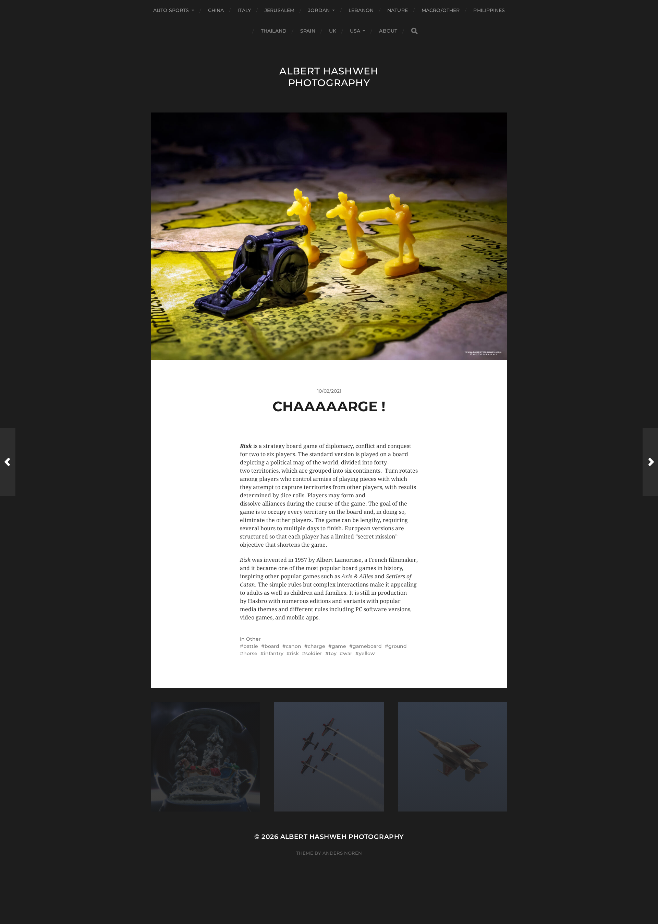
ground (397, 646)
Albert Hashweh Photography (329, 76)
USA (355, 31)
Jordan (319, 10)
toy (333, 653)
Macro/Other (441, 10)
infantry (273, 653)
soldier (313, 653)
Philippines (489, 10)
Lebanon (361, 10)
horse (250, 653)
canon (293, 646)
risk (294, 653)
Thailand (274, 31)
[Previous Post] (7, 462)
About (388, 31)
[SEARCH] (414, 31)
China (216, 10)
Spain (307, 31)
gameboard (367, 646)
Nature (397, 10)
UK (332, 31)
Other (253, 639)
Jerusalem (279, 10)
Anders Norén (342, 853)
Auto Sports (171, 10)
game (339, 646)
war (347, 653)
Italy (244, 10)
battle (250, 646)
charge (316, 646)
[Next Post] (650, 462)
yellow (367, 653)
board (272, 646)
